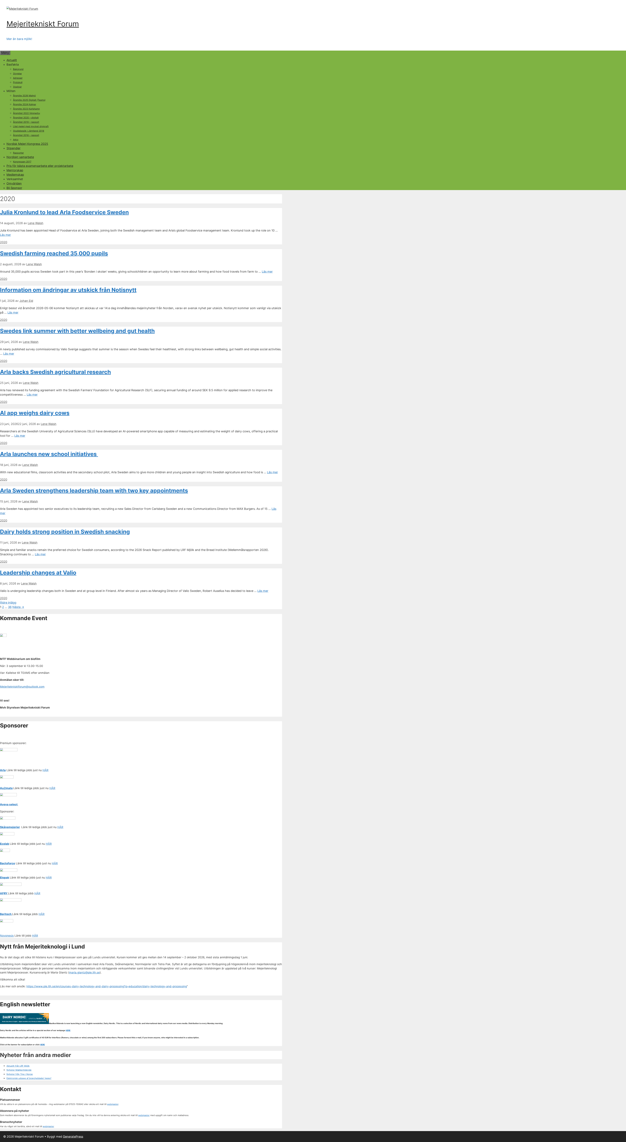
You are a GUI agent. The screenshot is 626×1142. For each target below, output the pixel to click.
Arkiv (15, 139)
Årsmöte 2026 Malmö (24, 95)
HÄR (45, 770)
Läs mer (5, 235)
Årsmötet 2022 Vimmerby (26, 113)
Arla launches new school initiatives (49, 454)
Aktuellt (12, 60)
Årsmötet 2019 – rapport (26, 122)
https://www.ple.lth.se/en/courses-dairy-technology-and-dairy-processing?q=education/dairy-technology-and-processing (106, 986)
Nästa (18, 607)
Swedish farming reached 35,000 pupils (54, 253)
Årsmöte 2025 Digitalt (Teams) (29, 100)
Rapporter (18, 152)
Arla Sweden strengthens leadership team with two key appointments (94, 490)
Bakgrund (18, 69)
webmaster (112, 1104)
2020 (3, 242)
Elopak (4, 877)
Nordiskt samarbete (20, 157)
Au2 (3, 788)
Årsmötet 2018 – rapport (26, 135)
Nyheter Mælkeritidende (19, 1070)
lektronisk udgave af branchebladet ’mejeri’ (29, 1078)
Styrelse (17, 73)
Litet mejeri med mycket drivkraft (31, 126)
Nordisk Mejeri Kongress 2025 (27, 144)
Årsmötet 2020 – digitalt (26, 117)
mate (9, 788)
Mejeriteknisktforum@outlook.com (22, 686)
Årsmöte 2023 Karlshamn (26, 108)
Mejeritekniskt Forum (43, 23)
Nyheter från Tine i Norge (20, 1074)
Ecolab (4, 843)
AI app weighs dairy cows (34, 412)
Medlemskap (15, 174)
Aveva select (9, 804)
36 (10, 607)
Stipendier (14, 148)
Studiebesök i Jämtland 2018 (28, 130)
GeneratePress (73, 1136)
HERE (68, 1030)
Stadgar (17, 86)
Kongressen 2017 (22, 161)
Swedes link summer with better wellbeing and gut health (77, 330)
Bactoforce (7, 863)
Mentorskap (15, 170)
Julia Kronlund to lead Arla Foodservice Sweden (64, 212)
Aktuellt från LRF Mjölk (18, 1066)
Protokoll (17, 82)
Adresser (17, 78)
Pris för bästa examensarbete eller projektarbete (40, 166)
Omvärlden (14, 183)
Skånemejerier (10, 827)
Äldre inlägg (8, 602)
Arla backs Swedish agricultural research (55, 372)
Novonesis (7, 935)
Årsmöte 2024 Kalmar (24, 104)
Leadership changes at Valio (38, 572)
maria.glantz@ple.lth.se (84, 972)
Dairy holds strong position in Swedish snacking (65, 531)
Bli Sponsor (14, 188)
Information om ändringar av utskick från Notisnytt (68, 289)
